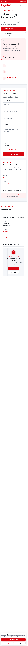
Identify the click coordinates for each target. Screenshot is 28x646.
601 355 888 (5, 177)
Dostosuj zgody (7, 643)
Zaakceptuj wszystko (13, 639)
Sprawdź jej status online (19, 194)
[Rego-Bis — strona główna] (6, 5)
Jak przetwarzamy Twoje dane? (11, 149)
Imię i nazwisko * (6, 100)
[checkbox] (3, 144)
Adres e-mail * (6, 107)
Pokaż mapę (13, 268)
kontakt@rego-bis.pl (7, 183)
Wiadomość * (5, 124)
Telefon (7, 114)
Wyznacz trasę (13, 272)
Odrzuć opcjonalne (19, 643)
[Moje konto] (20, 5)
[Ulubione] (16, 5)
